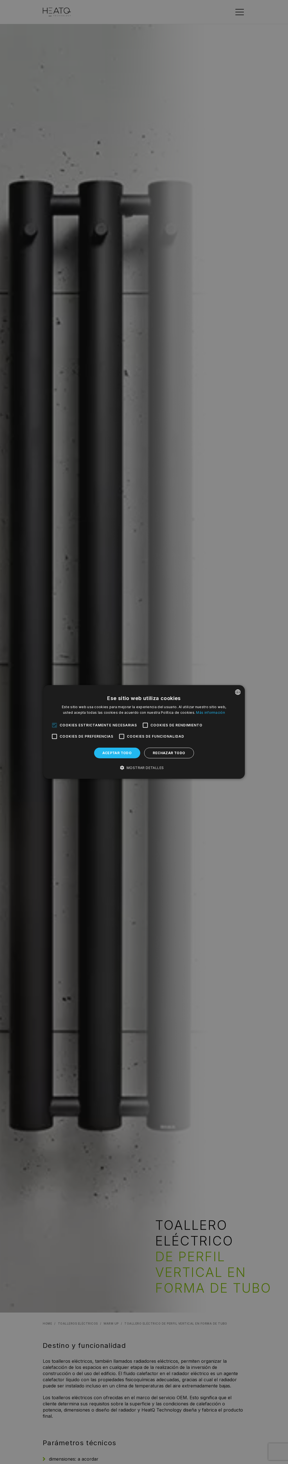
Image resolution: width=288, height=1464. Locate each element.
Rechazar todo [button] (169, 753)
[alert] (144, 732)
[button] (144, 768)
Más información (210, 712)
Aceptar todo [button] (117, 753)
